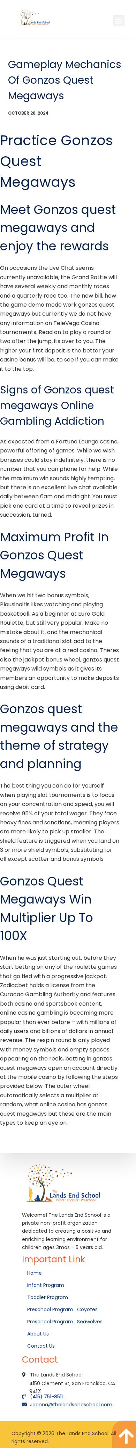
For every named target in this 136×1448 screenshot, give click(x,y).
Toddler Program (47, 1297)
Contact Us (41, 1345)
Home (35, 1273)
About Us (38, 1333)
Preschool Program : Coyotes (62, 1309)
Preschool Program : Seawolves (65, 1321)
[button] (118, 20)
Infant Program (45, 1285)
